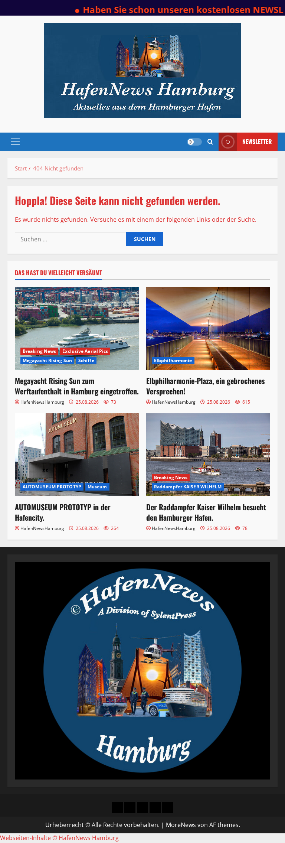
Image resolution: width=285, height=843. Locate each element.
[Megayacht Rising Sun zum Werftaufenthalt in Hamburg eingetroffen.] (77, 328)
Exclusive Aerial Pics (85, 351)
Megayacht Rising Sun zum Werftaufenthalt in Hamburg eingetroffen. (77, 386)
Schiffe (86, 360)
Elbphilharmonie (173, 360)
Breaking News (39, 351)
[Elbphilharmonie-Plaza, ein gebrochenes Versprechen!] (208, 328)
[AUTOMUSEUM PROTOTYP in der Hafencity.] (77, 454)
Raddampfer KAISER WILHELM (188, 487)
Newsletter (257, 141)
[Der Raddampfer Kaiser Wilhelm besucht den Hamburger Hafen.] (208, 454)
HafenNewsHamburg (42, 402)
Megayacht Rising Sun (47, 360)
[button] (15, 142)
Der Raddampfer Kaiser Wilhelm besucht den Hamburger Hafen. (206, 512)
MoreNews (181, 825)
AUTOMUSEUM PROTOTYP (52, 487)
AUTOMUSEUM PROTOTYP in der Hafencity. (63, 512)
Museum (97, 487)
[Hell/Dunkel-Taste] (194, 142)
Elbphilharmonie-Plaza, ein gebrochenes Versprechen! (205, 386)
